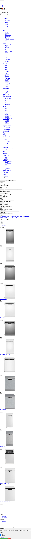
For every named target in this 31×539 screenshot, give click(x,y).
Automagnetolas (7, 110)
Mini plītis (6, 73)
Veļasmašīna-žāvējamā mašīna (8, 93)
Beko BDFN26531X (2, 391)
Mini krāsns (6, 89)
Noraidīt (9, 538)
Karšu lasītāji (6, 22)
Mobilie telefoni (7, 130)
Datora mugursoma (7, 50)
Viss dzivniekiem (9, 217)
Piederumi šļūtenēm (7, 103)
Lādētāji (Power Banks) (6, 131)
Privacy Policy (2, 537)
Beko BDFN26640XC (3, 409)
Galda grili (6, 67)
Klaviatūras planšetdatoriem (8, 35)
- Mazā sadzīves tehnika (19, 216)
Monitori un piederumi (7, 36)
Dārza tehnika (5, 97)
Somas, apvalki (6, 128)
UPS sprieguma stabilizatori (6, 61)
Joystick (6, 46)
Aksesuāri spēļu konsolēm (8, 44)
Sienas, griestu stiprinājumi (6, 95)
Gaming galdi (6, 45)
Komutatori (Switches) (7, 58)
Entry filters (2, 182)
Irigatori (6, 149)
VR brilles (4, 106)
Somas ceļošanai (7, 166)
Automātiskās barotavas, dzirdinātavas (7, 136)
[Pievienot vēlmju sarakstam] (2, 320)
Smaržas (4, 151)
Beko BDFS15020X (2, 446)
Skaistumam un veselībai (6, 147)
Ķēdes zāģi (6, 102)
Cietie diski (6, 19)
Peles (5, 37)
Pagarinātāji (4, 135)
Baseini (6, 156)
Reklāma (2, 532)
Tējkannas (6, 77)
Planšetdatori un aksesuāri (6, 126)
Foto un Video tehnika (6, 119)
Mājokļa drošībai (7, 117)
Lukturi (6, 164)
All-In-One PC (5, 62)
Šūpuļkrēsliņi (4, 174)
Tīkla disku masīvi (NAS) (6, 60)
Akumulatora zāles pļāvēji (8, 98)
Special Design (5, 216)
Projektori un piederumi (6, 56)
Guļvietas (4, 137)
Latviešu (5, 5)
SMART (4, 132)
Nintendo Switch (7, 47)
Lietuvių (5, 6)
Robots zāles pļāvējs (7, 104)
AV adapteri (6, 32)
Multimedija (4, 30)
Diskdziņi (6, 21)
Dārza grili (6, 157)
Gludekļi (6, 69)
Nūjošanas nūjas (7, 165)
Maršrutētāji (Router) (7, 59)
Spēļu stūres (6, 48)
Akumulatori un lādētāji (7, 107)
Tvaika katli (6, 80)
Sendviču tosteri (7, 76)
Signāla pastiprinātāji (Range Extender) (9, 39)
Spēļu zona (4, 43)
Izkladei (18, 217)
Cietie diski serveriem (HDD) (8, 20)
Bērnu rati (4, 169)
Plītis (5, 90)
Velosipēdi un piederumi (6, 167)
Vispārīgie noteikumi (4, 517)
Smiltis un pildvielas (7, 141)
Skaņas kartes (6, 26)
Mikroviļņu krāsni (7, 72)
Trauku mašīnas (7, 91)
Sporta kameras (7, 123)
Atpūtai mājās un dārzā (6, 155)
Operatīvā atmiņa (7, 24)
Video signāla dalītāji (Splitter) (7, 96)
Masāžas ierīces (5, 146)
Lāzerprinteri (6, 55)
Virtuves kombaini (7, 81)
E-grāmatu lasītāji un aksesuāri (7, 125)
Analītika (2, 534)
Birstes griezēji (6, 99)
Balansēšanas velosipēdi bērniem (7, 170)
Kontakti (3, 525)
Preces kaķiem (5, 139)
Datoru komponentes (5, 18)
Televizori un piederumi (6, 94)
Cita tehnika (5, 217)
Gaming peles (6, 34)
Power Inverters (7, 112)
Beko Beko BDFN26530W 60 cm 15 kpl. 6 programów (7, 501)
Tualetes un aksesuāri (5, 144)
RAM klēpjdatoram (7, 52)
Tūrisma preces (5, 160)
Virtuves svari (6, 82)
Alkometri (6, 108)
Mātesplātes (6, 23)
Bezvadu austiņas (7, 33)
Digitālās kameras (7, 120)
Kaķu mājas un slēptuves (8, 138)
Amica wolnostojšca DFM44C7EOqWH (5, 354)
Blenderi (6, 65)
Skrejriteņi (4, 134)
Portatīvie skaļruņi (7, 38)
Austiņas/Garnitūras (7, 31)
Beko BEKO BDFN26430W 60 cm (4, 483)
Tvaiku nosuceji (7, 87)
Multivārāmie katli (7, 74)
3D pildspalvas (5, 133)
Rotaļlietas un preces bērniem (23, 217)
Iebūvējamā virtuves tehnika (6, 83)
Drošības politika (4, 516)
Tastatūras (6, 40)
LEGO (4, 171)
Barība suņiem (6, 143)
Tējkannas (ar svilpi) (7, 78)
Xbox (5, 49)
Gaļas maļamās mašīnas (7, 66)
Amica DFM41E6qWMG (3, 262)
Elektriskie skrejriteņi (5, 159)
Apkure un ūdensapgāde (8, 115)
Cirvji (5, 100)
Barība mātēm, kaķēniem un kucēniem (9, 142)
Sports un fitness (5, 153)
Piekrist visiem (2, 538)
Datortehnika (3, 17)
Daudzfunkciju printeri (7, 54)
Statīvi (5, 124)
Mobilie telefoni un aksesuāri (6, 129)
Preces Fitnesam (7, 154)
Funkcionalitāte (3, 535)
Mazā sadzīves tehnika (6, 64)
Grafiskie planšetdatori (7, 127)
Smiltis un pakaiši (7, 145)
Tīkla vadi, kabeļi (7, 41)
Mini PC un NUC (5, 63)
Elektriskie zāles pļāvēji (7, 101)
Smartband (4, 105)
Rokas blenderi (6, 75)
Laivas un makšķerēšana (8, 163)
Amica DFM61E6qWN (3, 317)
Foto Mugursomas (7, 121)
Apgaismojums (6, 114)
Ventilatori (6, 28)
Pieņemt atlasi (6, 538)
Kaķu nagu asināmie (7, 140)
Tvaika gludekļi (7, 79)
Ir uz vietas (1, 216)
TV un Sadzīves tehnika (13, 216)
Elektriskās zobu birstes (7, 148)
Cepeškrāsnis (6, 84)
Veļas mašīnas (6, 92)
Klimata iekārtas (7, 116)
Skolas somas (6, 173)
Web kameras (6, 42)
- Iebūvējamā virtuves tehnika (26, 216)
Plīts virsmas (6, 86)
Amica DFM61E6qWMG (3, 299)
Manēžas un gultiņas (5, 172)
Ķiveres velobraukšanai (7, 168)
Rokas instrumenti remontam (8, 118)
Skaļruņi (6, 113)
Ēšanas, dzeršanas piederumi (8, 161)
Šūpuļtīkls (6, 158)
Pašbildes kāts (6, 122)
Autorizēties (3, 2)
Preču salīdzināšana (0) (3, 225)
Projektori (6, 57)
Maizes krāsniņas (7, 71)
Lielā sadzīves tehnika (6, 88)
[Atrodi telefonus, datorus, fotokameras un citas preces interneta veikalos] (22, 527)
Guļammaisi (6, 162)
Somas (5, 53)
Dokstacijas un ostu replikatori (8, 51)
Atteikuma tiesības (4, 521)
